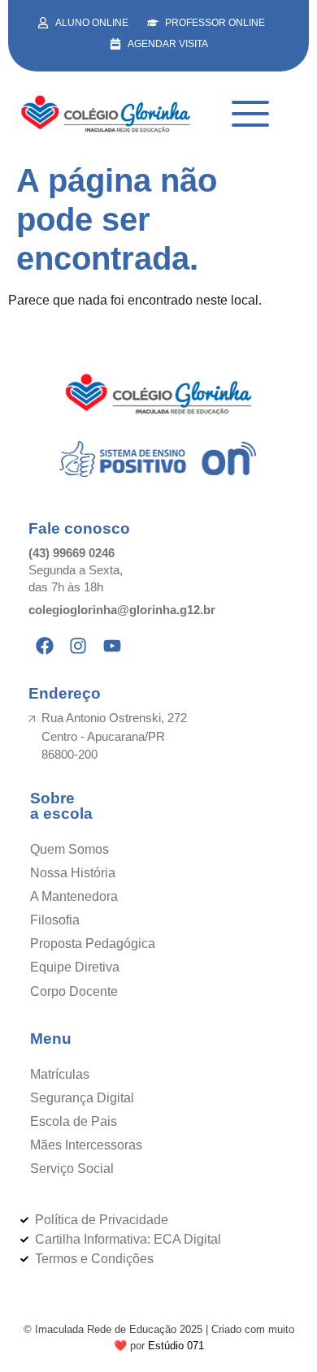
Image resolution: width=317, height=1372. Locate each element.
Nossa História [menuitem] (72, 873)
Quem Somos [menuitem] (69, 849)
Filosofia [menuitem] (55, 920)
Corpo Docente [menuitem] (74, 991)
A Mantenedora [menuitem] (74, 896)
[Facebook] (44, 646)
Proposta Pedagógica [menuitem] (92, 943)
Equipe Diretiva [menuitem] (74, 967)
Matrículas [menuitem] (59, 1074)
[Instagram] (79, 646)
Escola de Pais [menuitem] (73, 1121)
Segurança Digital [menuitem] (82, 1098)
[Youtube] (112, 646)
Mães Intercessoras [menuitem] (86, 1145)
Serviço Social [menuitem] (72, 1168)
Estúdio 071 (176, 1346)
